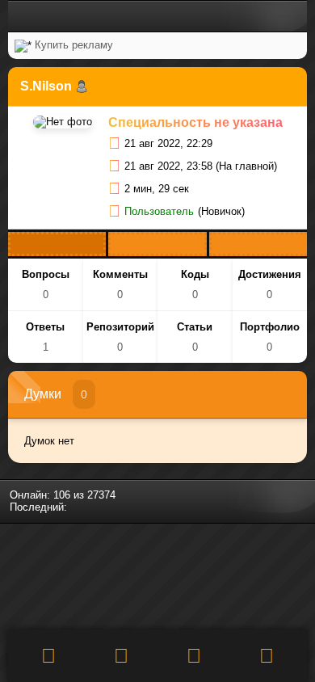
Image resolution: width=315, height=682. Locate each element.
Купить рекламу (74, 45)
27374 (101, 495)
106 (61, 495)
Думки (42, 394)
